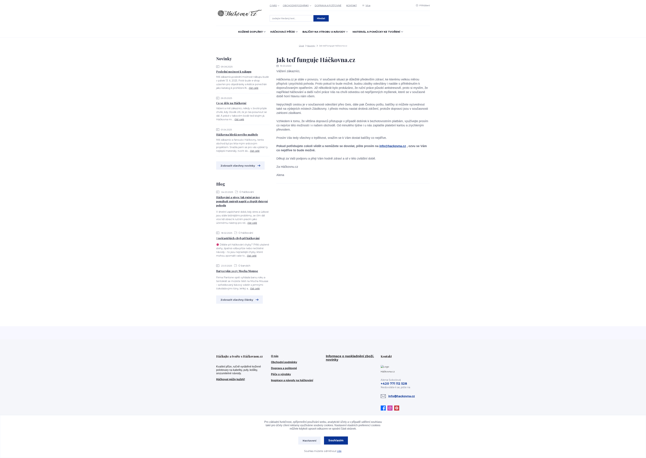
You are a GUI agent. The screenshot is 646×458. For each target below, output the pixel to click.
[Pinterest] (397, 408)
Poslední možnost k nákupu (233, 71)
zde (339, 451)
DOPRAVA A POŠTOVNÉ (328, 5)
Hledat (321, 18)
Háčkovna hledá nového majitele (237, 134)
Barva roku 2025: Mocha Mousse (237, 271)
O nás (274, 356)
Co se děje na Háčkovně (231, 103)
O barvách (244, 265)
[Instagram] (390, 408)
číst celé (253, 88)
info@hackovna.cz (392, 146)
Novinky (311, 45)
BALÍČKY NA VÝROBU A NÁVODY (323, 31)
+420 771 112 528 (394, 383)
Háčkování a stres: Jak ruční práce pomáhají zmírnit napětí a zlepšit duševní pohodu (242, 201)
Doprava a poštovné (284, 368)
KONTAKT (351, 5)
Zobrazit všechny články (237, 299)
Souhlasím (336, 440)
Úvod (301, 45)
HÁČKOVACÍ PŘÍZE (282, 31)
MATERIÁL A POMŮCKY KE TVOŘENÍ (376, 31)
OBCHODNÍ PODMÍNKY (296, 5)
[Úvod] (239, 12)
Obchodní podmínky (284, 362)
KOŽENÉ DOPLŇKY (250, 31)
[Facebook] (384, 408)
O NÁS (273, 5)
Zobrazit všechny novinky (238, 165)
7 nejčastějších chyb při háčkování (238, 238)
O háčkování (246, 191)
